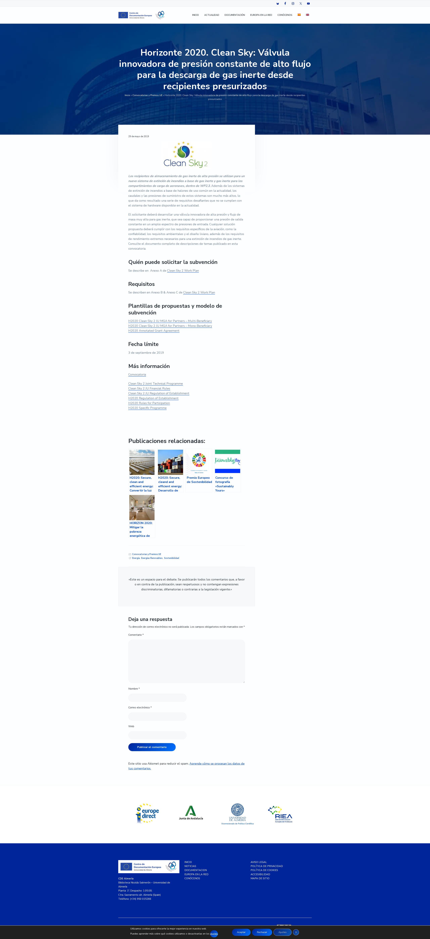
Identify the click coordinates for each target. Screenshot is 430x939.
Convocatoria (137, 374)
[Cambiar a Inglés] (307, 15)
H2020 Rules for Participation (149, 403)
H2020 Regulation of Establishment (153, 398)
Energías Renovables (152, 558)
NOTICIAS (190, 866)
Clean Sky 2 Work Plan (183, 271)
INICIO (188, 862)
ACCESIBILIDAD (260, 874)
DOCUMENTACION (195, 870)
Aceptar (241, 932)
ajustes (214, 933)
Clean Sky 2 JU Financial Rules (149, 388)
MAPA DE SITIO (260, 878)
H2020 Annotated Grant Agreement (153, 331)
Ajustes (282, 932)
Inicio (127, 95)
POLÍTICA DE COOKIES (264, 870)
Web (131, 726)
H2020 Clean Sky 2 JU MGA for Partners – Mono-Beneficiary (170, 326)
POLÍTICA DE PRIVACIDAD (267, 866)
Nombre (134, 689)
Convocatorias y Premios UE (147, 95)
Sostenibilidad (171, 558)
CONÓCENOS (192, 878)
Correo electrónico (140, 707)
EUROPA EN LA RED (196, 874)
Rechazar (262, 932)
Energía (136, 558)
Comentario (136, 635)
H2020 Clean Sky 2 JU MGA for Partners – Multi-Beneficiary (170, 321)
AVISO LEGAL (259, 862)
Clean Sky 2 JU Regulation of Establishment (158, 393)
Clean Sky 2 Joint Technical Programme (155, 384)
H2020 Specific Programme (147, 408)
